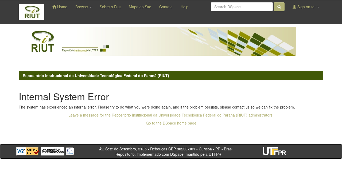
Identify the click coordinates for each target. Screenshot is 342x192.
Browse (82, 6)
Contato (166, 6)
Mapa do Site (140, 6)
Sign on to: (306, 6)
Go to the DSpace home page (171, 123)
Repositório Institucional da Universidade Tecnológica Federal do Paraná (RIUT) (96, 75)
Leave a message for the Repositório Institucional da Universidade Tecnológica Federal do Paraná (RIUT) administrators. (171, 115)
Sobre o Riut (110, 6)
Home (61, 6)
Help (184, 6)
